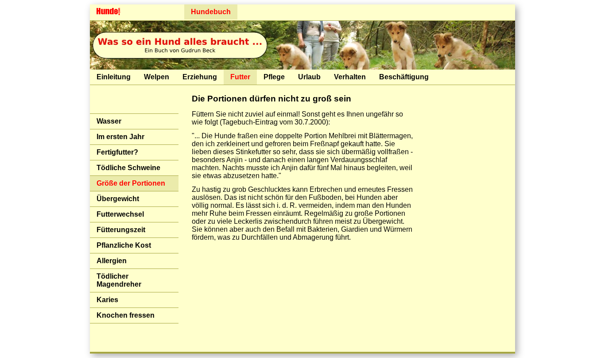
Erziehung (199, 77)
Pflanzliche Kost (124, 245)
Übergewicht (118, 198)
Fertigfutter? (117, 152)
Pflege (274, 77)
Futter (240, 77)
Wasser (109, 121)
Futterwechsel (120, 214)
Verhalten (350, 77)
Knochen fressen (126, 315)
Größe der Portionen (131, 183)
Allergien (112, 261)
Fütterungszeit (121, 229)
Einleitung (114, 77)
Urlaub (309, 77)
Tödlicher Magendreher (119, 280)
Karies (107, 300)
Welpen (156, 77)
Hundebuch (211, 12)
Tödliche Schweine (128, 167)
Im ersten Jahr (120, 136)
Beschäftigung (404, 77)
